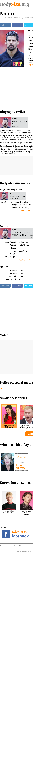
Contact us (8, 546)
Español (29, 551)
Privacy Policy (18, 546)
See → (2, 389)
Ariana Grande (9, 426)
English (19, 551)
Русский (24, 551)
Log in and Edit (24, 210)
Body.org (14, 4)
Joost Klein (9, 512)
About (2, 546)
